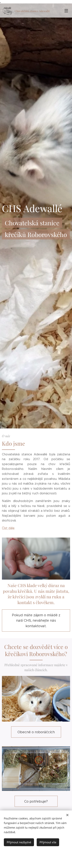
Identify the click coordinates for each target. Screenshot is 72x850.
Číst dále (8, 528)
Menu (66, 10)
